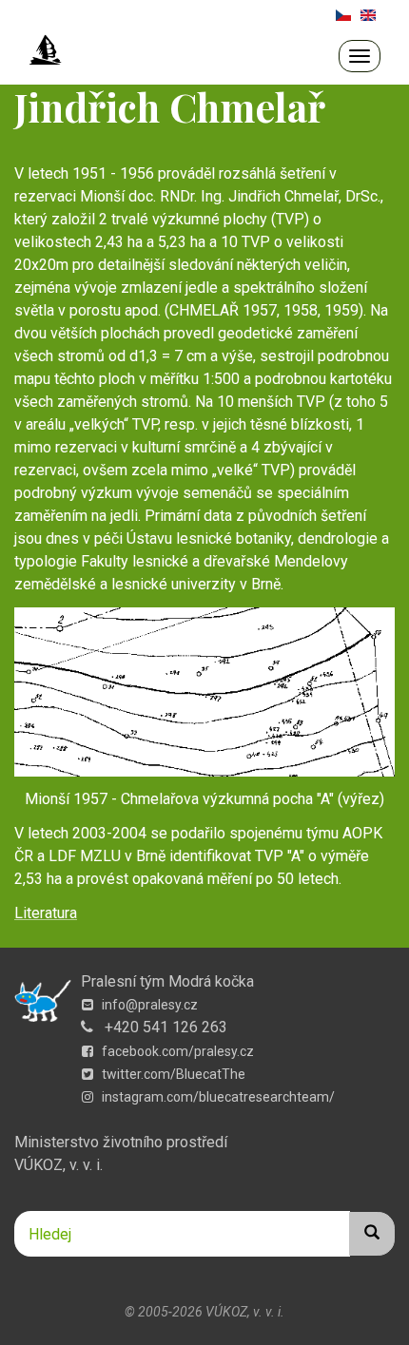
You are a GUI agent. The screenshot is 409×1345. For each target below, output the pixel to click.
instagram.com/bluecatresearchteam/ (217, 1097)
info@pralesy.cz (148, 1004)
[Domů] (45, 50)
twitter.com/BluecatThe (172, 1074)
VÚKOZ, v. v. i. (58, 1165)
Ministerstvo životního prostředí (120, 1142)
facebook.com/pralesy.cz (176, 1051)
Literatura (45, 913)
